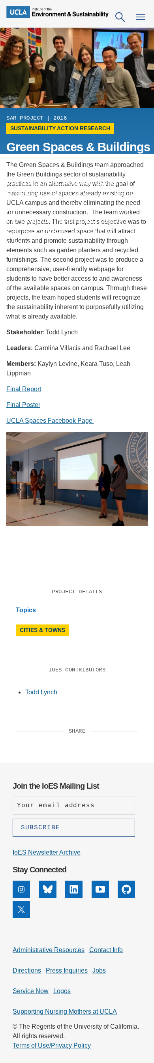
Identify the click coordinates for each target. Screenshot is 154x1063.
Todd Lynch (41, 692)
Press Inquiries (67, 970)
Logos (62, 991)
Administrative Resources (49, 950)
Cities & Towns (42, 630)
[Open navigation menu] (140, 17)
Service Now (31, 991)
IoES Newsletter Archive (47, 852)
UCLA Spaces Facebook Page (50, 420)
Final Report (23, 389)
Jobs (99, 970)
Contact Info (106, 950)
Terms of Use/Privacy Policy (52, 1045)
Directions (27, 970)
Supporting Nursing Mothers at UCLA (65, 1011)
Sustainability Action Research (60, 128)
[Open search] (120, 17)
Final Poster (23, 404)
